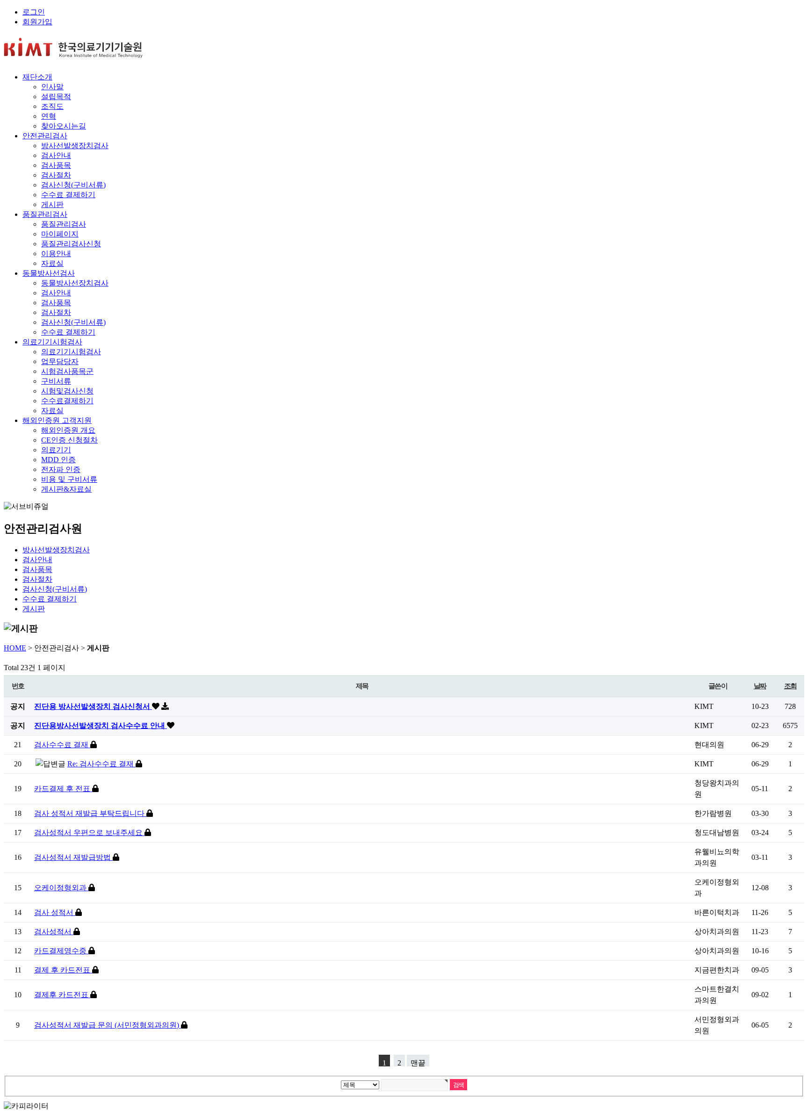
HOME (15, 648)
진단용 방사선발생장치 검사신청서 (93, 706)
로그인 (33, 12)
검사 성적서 (54, 912)
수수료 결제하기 (68, 195)
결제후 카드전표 (62, 995)
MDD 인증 (58, 460)
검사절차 (56, 175)
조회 (790, 686)
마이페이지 (60, 234)
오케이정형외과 (61, 888)
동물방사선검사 (48, 273)
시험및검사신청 (67, 391)
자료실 (52, 263)
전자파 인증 (60, 469)
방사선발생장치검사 (74, 146)
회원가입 (37, 22)
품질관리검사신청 (71, 244)
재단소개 (37, 77)
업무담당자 (60, 361)
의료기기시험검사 (52, 342)
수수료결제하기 (67, 401)
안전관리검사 (44, 136)
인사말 (52, 87)
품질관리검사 (44, 214)
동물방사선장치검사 (74, 283)
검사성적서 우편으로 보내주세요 (89, 832)
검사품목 (56, 165)
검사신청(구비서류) (73, 185)
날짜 (760, 686)
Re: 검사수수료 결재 (101, 764)
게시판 (52, 204)
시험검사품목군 (67, 371)
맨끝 (418, 1062)
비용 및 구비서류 (69, 479)
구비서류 (56, 381)
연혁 (48, 116)
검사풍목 (56, 303)
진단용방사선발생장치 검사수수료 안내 (100, 725)
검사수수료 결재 (62, 745)
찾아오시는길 (63, 126)
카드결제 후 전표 (63, 789)
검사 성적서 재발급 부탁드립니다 (90, 813)
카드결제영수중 (61, 951)
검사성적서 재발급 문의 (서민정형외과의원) (107, 1025)
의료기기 (56, 450)
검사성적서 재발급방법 (73, 857)
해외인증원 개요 (68, 430)
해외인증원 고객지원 (57, 420)
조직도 (52, 106)
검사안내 (56, 155)
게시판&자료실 (66, 489)
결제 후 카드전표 (63, 970)
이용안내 (56, 253)
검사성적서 (53, 932)
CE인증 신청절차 (69, 440)
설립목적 (56, 96)
